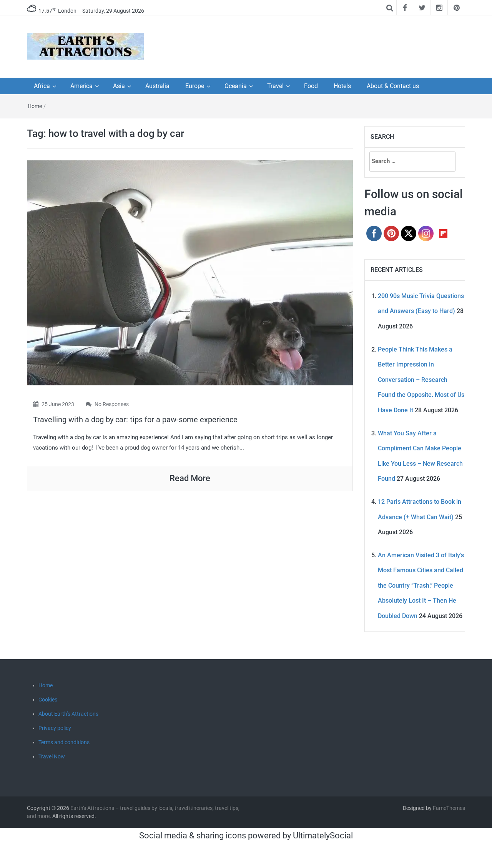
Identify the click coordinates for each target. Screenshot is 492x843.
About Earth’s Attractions (68, 714)
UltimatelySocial (323, 835)
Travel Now (51, 756)
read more (190, 478)
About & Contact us (393, 86)
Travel (275, 86)
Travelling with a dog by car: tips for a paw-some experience (135, 419)
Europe (194, 86)
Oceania (235, 86)
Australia (157, 86)
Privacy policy (54, 728)
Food (311, 86)
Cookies (47, 699)
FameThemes (449, 808)
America (81, 86)
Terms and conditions (64, 742)
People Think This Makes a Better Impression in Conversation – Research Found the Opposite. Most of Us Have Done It (421, 380)
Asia (119, 86)
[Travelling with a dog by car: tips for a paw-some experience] (190, 272)
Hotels (342, 86)
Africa (42, 86)
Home (35, 106)
